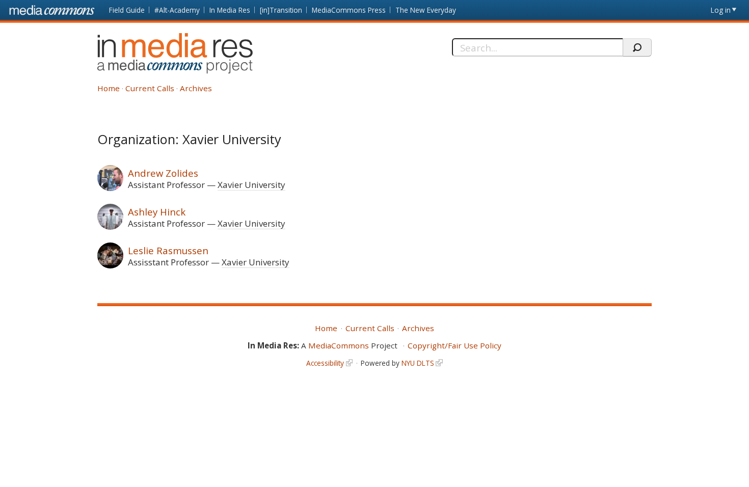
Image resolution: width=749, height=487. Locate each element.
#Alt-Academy (177, 10)
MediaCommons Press (349, 10)
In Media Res (229, 10)
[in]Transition (281, 10)
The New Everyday (425, 10)
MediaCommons (338, 345)
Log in (721, 10)
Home (108, 88)
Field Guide (127, 10)
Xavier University (251, 185)
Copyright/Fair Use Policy (454, 345)
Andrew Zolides (163, 173)
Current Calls (149, 88)
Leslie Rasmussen (168, 250)
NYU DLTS (418, 363)
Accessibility (325, 363)
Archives (196, 88)
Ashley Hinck (156, 211)
